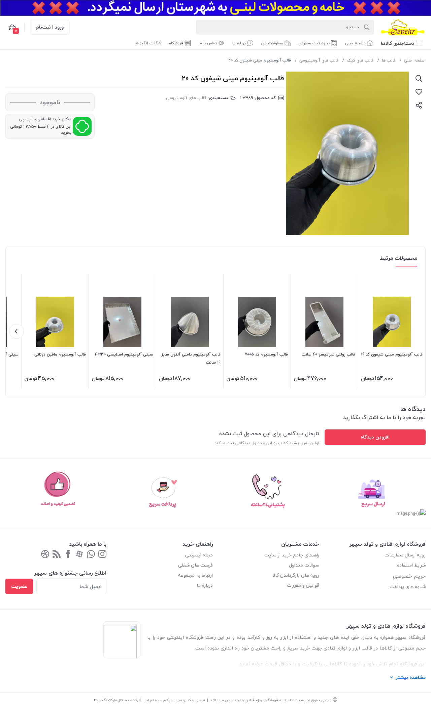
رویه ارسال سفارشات (405, 555)
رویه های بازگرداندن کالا (295, 575)
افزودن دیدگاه (375, 437)
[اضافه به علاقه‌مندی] (419, 91)
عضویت (19, 586)
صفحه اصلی (414, 60)
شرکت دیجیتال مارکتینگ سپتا (117, 700)
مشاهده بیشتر (411, 677)
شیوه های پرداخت (408, 586)
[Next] (16, 331)
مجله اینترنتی (199, 555)
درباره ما (205, 585)
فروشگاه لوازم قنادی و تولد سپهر (251, 700)
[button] (401, 43)
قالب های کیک (360, 60)
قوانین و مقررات (303, 585)
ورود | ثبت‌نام (50, 27)
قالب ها (389, 60)
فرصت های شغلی (195, 565)
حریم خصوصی (409, 576)
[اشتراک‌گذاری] (419, 105)
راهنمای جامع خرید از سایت (291, 555)
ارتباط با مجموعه (195, 575)
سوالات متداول (304, 565)
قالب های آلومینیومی (318, 60)
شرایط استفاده (411, 565)
